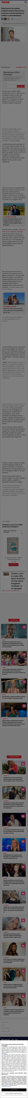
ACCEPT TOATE (14, 1089)
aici (10, 1064)
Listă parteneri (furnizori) (6, 1086)
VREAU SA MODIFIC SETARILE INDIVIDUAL (14, 1093)
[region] (14, 1069)
